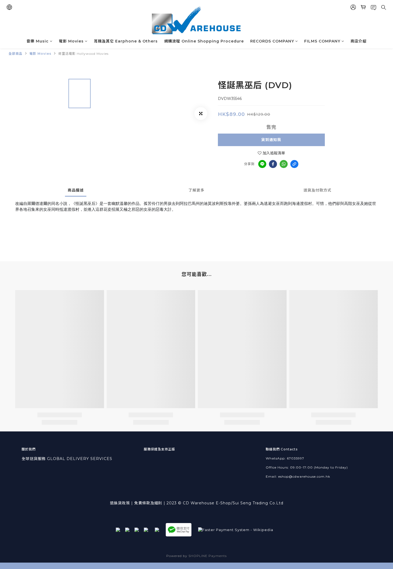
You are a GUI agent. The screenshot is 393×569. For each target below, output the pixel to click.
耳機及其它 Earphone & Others (126, 41)
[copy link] (294, 164)
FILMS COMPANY (322, 41)
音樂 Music (37, 41)
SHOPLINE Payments (207, 556)
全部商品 (15, 54)
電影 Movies (71, 41)
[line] (262, 164)
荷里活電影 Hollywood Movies (83, 54)
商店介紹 (358, 41)
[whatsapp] (284, 164)
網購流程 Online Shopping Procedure (204, 41)
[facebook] (273, 164)
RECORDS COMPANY (272, 41)
